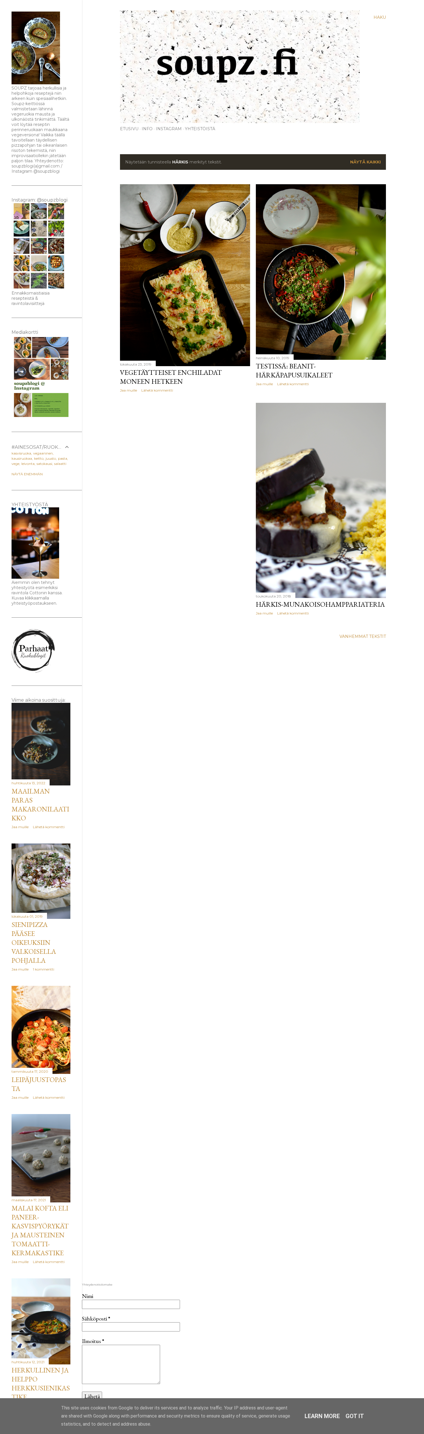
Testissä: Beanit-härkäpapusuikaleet (294, 370)
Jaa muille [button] (128, 390)
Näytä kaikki (365, 162)
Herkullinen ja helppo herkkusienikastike (41, 1383)
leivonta (28, 463)
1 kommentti (43, 969)
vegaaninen (43, 453)
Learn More (322, 1416)
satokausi (44, 463)
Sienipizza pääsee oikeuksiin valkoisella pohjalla (34, 942)
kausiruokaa (22, 458)
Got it (355, 1416)
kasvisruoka (21, 453)
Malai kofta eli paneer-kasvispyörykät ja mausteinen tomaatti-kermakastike (40, 1230)
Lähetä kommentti (157, 390)
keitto (39, 458)
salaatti (60, 463)
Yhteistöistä (200, 128)
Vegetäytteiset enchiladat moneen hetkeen (171, 377)
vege (15, 463)
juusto (51, 458)
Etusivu (129, 128)
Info (147, 128)
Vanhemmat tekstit (362, 636)
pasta (62, 458)
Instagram (169, 128)
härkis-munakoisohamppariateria (320, 604)
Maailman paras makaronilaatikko (40, 804)
